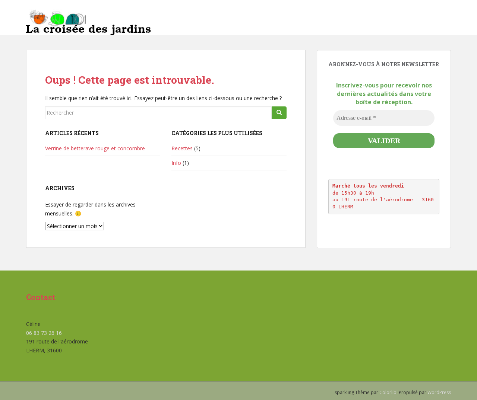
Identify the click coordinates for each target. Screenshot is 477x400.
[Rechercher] (279, 112)
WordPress (439, 392)
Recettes (182, 148)
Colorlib (388, 392)
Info (176, 162)
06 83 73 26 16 (44, 332)
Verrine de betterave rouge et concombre (95, 148)
